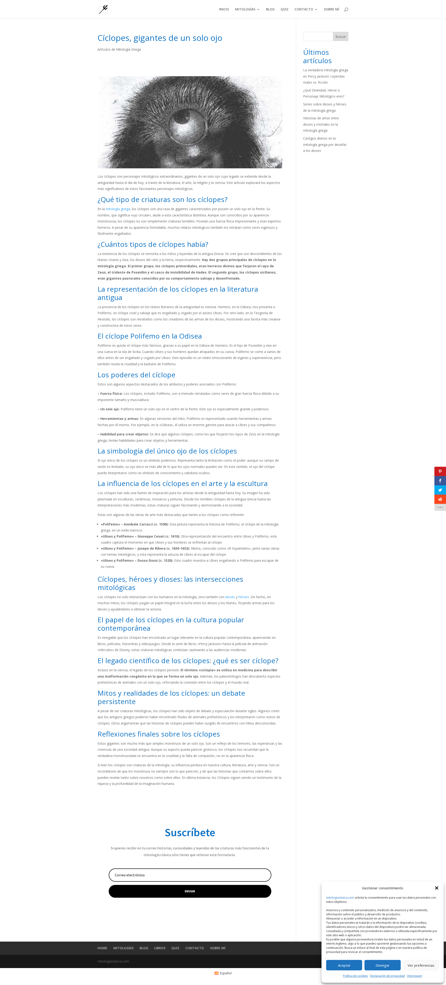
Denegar (383, 965)
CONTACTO (304, 9)
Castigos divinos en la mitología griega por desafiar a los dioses (325, 144)
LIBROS (159, 948)
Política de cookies (355, 976)
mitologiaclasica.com (340, 898)
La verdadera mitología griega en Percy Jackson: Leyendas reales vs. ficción (325, 76)
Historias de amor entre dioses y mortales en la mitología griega (321, 124)
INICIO (224, 9)
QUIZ (285, 9)
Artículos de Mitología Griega (119, 49)
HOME (102, 948)
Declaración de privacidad (387, 976)
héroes (244, 597)
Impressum (414, 976)
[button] (436, 888)
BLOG (270, 9)
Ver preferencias (421, 965)
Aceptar (344, 965)
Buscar (340, 36)
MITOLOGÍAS (245, 9)
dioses (230, 597)
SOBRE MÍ (331, 9)
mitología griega (118, 209)
